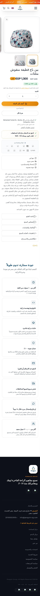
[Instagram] (28, 490)
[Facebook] (35, 490)
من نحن (35, 543)
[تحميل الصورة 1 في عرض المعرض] (32, 60)
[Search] (8, 8)
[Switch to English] (13, 8)
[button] (20, 216)
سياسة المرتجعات (32, 563)
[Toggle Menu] (35, 8)
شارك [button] (34, 245)
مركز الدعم (34, 534)
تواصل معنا (34, 539)
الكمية (36, 91)
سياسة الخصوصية (32, 559)
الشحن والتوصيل (32, 568)
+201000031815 (11, 517)
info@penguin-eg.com (29, 517)
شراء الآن (20, 113)
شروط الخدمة (33, 555)
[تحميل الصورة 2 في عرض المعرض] (20, 60)
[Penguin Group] (20, 8)
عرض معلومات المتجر (27, 127)
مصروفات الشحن (25, 88)
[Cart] (4, 8)
